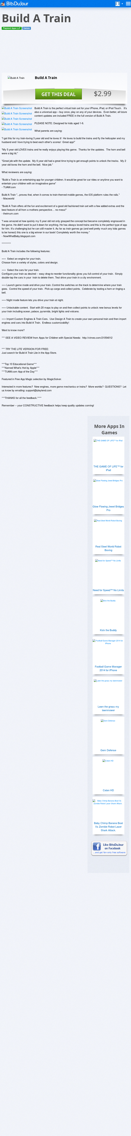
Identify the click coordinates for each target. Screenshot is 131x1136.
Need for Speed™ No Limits (108, 590)
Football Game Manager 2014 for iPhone (108, 668)
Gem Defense (108, 750)
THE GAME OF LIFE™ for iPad (108, 468)
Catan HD (108, 790)
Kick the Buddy (108, 630)
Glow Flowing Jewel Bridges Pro (108, 508)
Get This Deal (58, 94)
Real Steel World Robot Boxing (108, 548)
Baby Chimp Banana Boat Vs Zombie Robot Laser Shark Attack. (108, 826)
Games (26, 28)
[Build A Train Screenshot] (17, 108)
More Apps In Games (109, 429)
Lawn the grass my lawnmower (108, 708)
